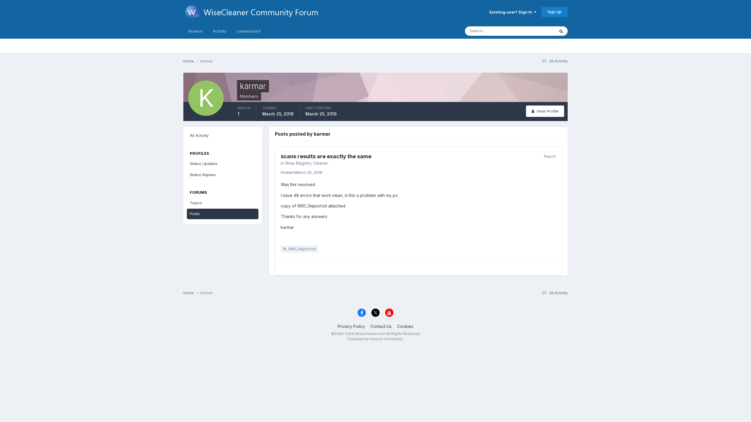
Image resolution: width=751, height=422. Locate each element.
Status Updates (533, 31)
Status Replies (203, 174)
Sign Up (554, 11)
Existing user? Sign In (511, 12)
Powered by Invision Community (375, 339)
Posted (301, 172)
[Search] (561, 31)
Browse (195, 31)
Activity (219, 31)
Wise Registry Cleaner (306, 163)
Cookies (405, 326)
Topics (196, 202)
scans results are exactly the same (326, 156)
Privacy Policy (351, 326)
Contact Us (381, 326)
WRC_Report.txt (302, 248)
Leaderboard (249, 31)
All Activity (199, 135)
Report (550, 156)
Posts (195, 213)
